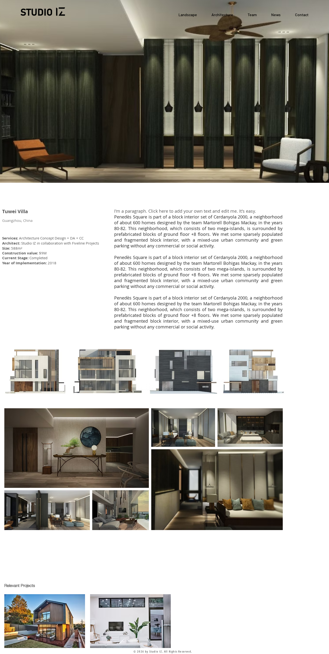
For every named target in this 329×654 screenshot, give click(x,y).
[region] (44, 621)
